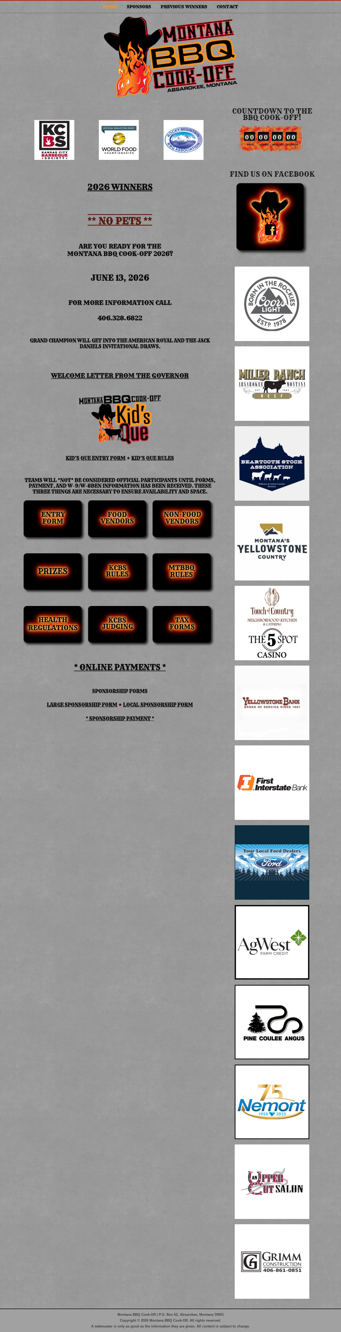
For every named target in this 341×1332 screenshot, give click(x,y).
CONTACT (227, 6)
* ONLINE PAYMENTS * (120, 667)
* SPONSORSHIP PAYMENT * (120, 719)
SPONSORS (139, 6)
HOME (110, 6)
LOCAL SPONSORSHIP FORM (158, 705)
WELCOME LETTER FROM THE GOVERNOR (120, 375)
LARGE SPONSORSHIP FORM (82, 705)
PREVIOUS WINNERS (184, 6)
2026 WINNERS (120, 187)
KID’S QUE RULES (152, 458)
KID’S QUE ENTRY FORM (95, 458)
